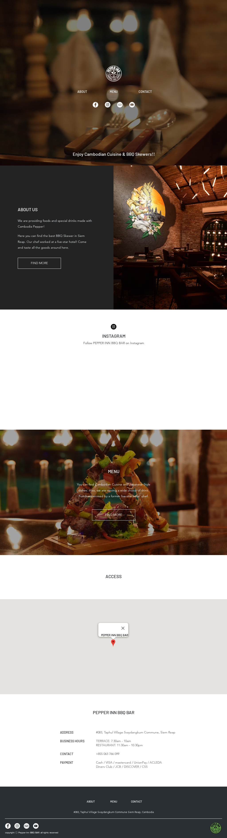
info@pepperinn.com (113, 349)
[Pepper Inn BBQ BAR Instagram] (107, 104)
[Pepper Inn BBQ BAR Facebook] (95, 104)
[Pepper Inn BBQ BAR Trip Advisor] (120, 104)
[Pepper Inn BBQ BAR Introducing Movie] (132, 104)
